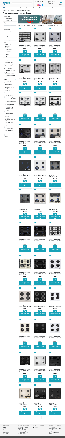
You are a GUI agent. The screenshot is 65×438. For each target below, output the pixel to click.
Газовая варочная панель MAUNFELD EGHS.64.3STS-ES (55, 78)
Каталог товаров (8, 7)
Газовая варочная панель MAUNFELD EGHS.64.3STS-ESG (40, 78)
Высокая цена (41, 25)
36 (61, 25)
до (10, 24)
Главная (16, 7)
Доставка (28, 7)
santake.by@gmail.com (25, 431)
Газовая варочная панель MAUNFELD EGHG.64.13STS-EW (55, 338)
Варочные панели (20, 10)
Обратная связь (42, 7)
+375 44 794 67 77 (40, 1)
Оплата (34, 7)
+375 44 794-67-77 (22, 429)
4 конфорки (27, 10)
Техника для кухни (11, 10)
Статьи (21, 7)
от (4, 24)
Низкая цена (34, 25)
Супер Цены (52, 7)
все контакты (37, 2)
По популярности (27, 25)
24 (59, 25)
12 (57, 25)
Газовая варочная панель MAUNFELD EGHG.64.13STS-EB (25, 370)
